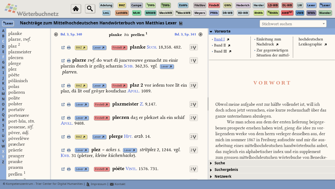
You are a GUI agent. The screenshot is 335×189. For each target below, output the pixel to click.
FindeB (117, 48)
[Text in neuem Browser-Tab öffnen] (228, 39)
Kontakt (119, 184)
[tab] (272, 31)
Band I (219, 39)
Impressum (98, 184)
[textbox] (293, 24)
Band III (220, 51)
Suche (220, 163)
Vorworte (223, 31)
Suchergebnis (226, 169)
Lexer (97, 48)
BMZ (79, 48)
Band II (220, 45)
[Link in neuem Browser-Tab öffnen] (84, 48)
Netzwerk (223, 176)
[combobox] (293, 23)
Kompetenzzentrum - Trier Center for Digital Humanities (44, 184)
